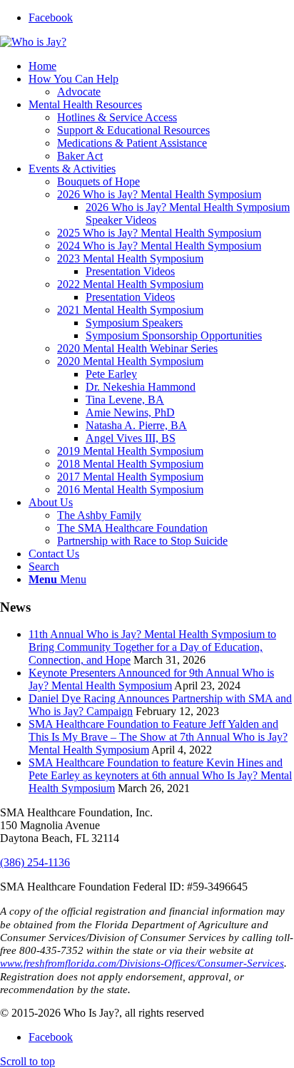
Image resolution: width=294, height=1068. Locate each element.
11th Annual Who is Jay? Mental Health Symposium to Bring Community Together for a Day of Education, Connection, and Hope (152, 647)
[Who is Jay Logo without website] (33, 42)
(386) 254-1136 (35, 862)
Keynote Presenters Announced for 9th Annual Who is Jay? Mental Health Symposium (151, 679)
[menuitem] (161, 66)
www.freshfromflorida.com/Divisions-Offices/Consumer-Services (142, 963)
